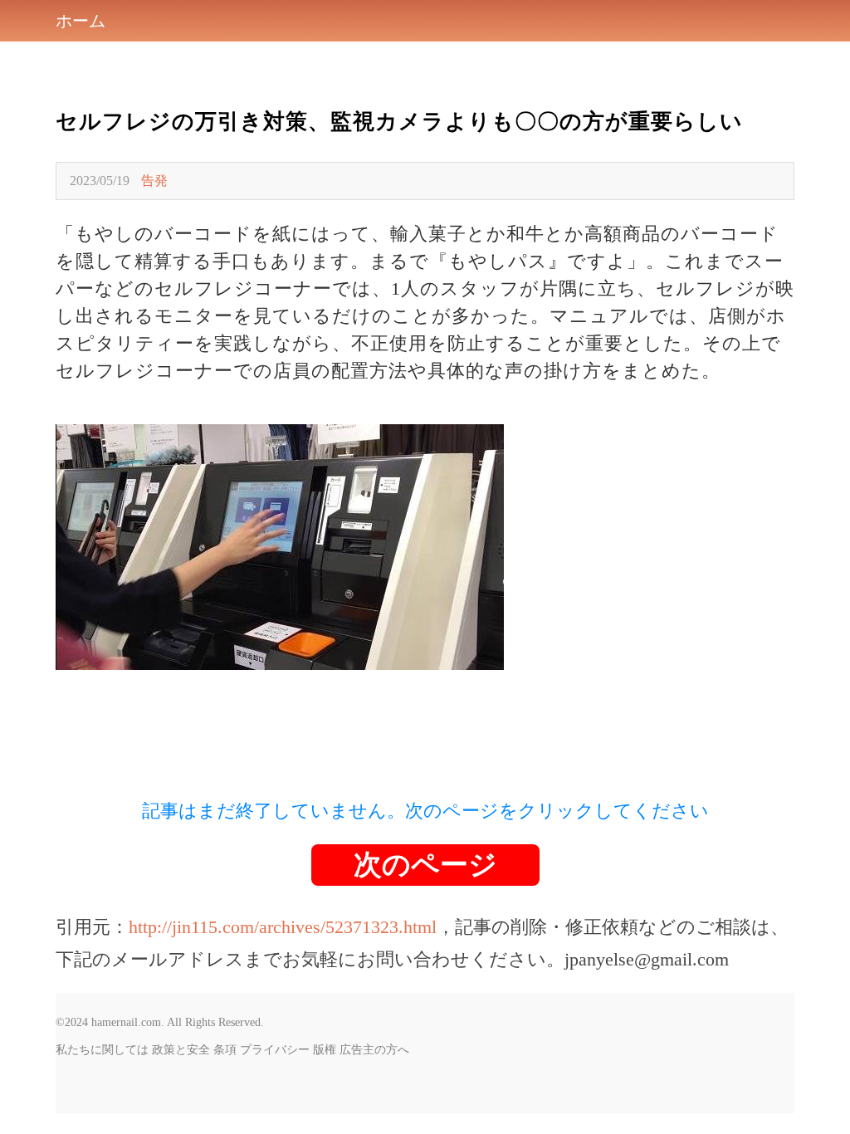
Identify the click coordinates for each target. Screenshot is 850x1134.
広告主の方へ (374, 1050)
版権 (324, 1050)
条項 (225, 1050)
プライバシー (275, 1050)
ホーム (80, 21)
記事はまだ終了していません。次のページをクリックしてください (425, 810)
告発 (154, 181)
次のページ (425, 864)
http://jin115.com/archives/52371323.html (283, 926)
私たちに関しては (102, 1050)
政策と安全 (181, 1050)
